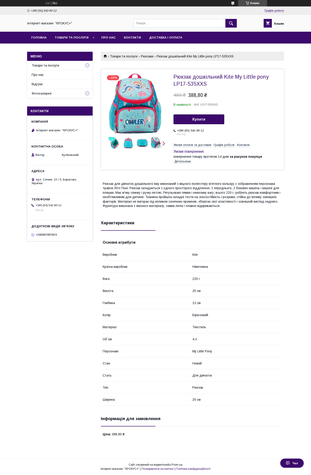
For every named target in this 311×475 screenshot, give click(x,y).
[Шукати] (231, 23)
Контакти (132, 37)
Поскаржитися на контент (157, 468)
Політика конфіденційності (193, 468)
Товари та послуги (72, 37)
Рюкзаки (147, 56)
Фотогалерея (41, 93)
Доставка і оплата (165, 37)
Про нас (108, 37)
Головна (38, 37)
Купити (198, 119)
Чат (295, 463)
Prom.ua (177, 464)
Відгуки (37, 84)
